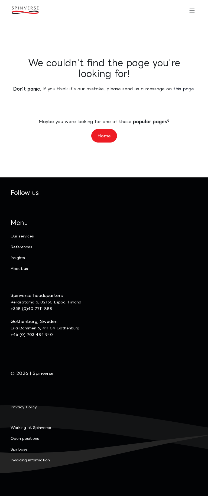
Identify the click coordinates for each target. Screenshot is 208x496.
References (21, 247)
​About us (19, 268)
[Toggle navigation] (192, 10)
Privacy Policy (24, 407)
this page (183, 88)
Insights (18, 258)
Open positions (25, 438)
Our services (22, 236)
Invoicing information (30, 460)
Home (104, 135)
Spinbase (19, 449)
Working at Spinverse (31, 427)
